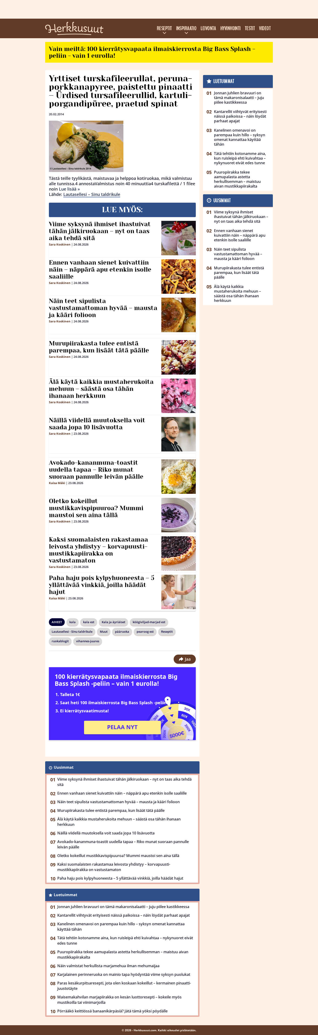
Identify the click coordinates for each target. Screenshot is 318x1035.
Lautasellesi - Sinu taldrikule (72, 631)
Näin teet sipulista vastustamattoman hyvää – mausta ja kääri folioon (103, 307)
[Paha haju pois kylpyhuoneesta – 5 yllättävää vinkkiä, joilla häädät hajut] (178, 592)
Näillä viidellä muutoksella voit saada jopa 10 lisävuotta (97, 424)
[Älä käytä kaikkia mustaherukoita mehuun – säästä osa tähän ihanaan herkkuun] (178, 396)
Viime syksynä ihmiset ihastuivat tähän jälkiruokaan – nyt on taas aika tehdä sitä (100, 231)
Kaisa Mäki (57, 483)
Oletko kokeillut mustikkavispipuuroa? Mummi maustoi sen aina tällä (96, 508)
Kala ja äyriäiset (113, 622)
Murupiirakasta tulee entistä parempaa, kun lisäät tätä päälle (99, 347)
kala (72, 622)
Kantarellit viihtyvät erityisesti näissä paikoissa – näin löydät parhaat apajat (123, 915)
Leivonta (208, 28)
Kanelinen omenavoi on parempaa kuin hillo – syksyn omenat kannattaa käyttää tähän (121, 926)
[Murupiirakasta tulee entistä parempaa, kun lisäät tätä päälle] (178, 357)
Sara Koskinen (60, 244)
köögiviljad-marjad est (149, 622)
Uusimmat (64, 767)
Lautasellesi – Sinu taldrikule (91, 194)
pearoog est (145, 631)
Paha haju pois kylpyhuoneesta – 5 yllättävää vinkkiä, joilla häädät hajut (101, 584)
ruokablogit (60, 641)
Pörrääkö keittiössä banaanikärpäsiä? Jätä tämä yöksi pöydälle (112, 1011)
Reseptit (164, 28)
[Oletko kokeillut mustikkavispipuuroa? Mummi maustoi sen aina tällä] (178, 515)
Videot (265, 28)
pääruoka (122, 631)
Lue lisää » (69, 189)
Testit (250, 28)
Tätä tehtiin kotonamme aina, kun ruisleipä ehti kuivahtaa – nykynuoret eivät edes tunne (125, 940)
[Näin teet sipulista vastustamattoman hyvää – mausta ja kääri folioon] (178, 315)
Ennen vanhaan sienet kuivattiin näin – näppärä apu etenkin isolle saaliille (100, 269)
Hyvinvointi (230, 28)
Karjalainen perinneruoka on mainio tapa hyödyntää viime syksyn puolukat (123, 974)
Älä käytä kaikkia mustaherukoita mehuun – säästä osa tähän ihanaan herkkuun (101, 388)
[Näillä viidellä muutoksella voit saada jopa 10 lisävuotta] (178, 434)
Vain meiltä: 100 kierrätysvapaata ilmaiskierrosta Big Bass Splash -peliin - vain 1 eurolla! (152, 52)
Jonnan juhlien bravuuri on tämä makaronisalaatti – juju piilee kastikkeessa (123, 906)
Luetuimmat (65, 894)
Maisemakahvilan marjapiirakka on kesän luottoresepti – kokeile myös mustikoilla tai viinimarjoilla (119, 999)
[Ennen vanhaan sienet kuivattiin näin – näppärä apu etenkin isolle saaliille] (178, 276)
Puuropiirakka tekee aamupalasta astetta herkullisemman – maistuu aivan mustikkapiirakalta (122, 954)
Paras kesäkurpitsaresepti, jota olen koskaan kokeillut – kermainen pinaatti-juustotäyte (124, 985)
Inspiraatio (186, 28)
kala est (88, 622)
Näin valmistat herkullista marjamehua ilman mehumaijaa (108, 965)
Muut (104, 631)
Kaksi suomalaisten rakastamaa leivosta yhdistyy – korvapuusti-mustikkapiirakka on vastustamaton (98, 550)
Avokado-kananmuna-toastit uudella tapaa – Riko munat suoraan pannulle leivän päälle (96, 469)
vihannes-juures (87, 641)
